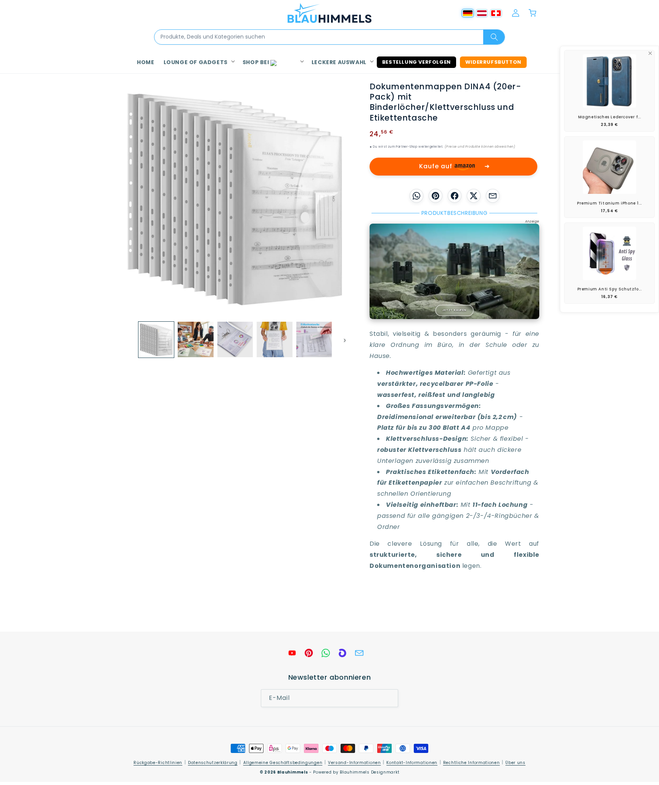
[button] (198, 62)
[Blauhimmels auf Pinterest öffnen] (309, 653)
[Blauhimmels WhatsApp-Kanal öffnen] (325, 653)
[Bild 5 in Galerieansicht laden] (314, 339)
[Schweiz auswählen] (496, 13)
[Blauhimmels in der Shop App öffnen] (342, 653)
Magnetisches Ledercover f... (609, 117)
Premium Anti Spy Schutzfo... (609, 289)
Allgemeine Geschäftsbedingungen (283, 763)
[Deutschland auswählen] (468, 13)
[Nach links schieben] (128, 339)
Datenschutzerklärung (213, 763)
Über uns (515, 763)
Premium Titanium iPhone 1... (609, 203)
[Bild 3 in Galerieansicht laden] (235, 339)
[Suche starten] (494, 37)
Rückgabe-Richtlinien (157, 763)
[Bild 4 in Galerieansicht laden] (274, 339)
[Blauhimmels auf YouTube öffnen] (292, 653)
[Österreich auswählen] (482, 13)
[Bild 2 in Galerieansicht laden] (195, 339)
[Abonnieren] (389, 698)
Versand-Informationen (354, 763)
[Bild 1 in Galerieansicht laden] (156, 339)
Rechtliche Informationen (471, 763)
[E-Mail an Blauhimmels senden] (359, 653)
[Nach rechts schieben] (342, 339)
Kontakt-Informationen (411, 763)
